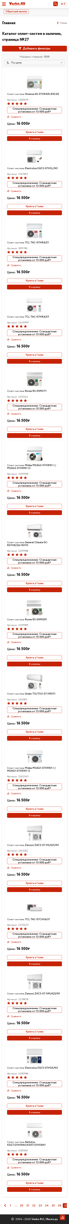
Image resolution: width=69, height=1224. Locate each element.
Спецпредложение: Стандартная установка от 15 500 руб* (34, 407)
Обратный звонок (16, 11)
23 (40, 1206)
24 (46, 1206)
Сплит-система (33, 94)
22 (33, 1206)
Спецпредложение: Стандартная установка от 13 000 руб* (34, 110)
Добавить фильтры (36, 48)
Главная (8, 23)
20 (21, 1206)
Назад (63, 23)
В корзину (34, 138)
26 (59, 1206)
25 (53, 1206)
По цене (16, 63)
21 (27, 1206)
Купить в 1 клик (34, 132)
